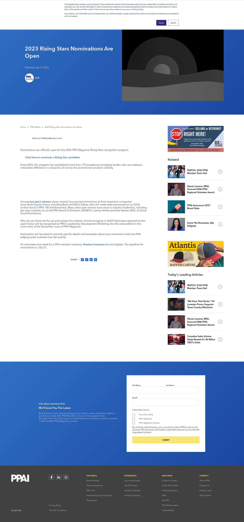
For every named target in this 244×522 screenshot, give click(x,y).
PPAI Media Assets (170, 505)
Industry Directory (132, 495)
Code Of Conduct (170, 485)
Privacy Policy (55, 505)
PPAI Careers (205, 495)
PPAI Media (35, 127)
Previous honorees (94, 244)
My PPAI (165, 500)
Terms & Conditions (58, 510)
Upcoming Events (132, 480)
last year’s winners (40, 201)
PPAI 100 (91, 490)
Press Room (92, 500)
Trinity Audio (47, 138)
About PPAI (205, 480)
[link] (176, 171)
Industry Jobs (206, 490)
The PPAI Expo (131, 485)
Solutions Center (169, 480)
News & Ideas (93, 480)
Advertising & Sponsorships (99, 495)
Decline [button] (173, 23)
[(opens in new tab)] (196, 151)
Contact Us (204, 485)
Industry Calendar (132, 490)
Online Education (170, 490)
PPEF (164, 495)
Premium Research (95, 485)
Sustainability (168, 510)
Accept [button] (161, 23)
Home (23, 127)
